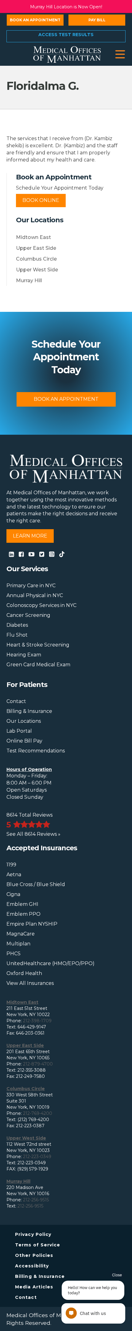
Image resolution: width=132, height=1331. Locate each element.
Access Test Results (66, 34)
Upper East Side (36, 248)
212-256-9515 (36, 1200)
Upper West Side (37, 270)
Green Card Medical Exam (38, 665)
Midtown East (33, 237)
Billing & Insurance (29, 711)
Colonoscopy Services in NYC (41, 605)
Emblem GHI (22, 904)
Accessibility (32, 1266)
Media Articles (34, 1287)
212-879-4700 (38, 1064)
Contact (16, 701)
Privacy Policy (33, 1234)
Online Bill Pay (24, 741)
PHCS (13, 953)
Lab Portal (19, 731)
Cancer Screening (28, 615)
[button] (120, 54)
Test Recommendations (35, 751)
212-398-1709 (37, 1020)
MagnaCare (20, 934)
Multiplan (18, 944)
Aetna (13, 874)
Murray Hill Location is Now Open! (66, 7)
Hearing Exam (23, 655)
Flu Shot (17, 635)
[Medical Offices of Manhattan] (67, 54)
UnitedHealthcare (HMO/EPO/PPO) (50, 963)
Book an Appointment (35, 20)
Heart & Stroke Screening (37, 645)
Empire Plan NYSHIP (31, 924)
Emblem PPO (23, 914)
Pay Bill (97, 20)
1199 (11, 865)
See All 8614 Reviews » (33, 834)
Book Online (40, 200)
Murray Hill (29, 280)
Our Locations (23, 721)
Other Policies (34, 1255)
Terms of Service (37, 1245)
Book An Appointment (66, 399)
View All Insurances (30, 983)
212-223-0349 (37, 1156)
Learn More (30, 536)
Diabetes (17, 625)
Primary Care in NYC (31, 585)
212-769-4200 (37, 1113)
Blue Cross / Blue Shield (35, 884)
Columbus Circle (36, 259)
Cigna (13, 894)
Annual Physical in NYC (34, 595)
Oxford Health (24, 973)
